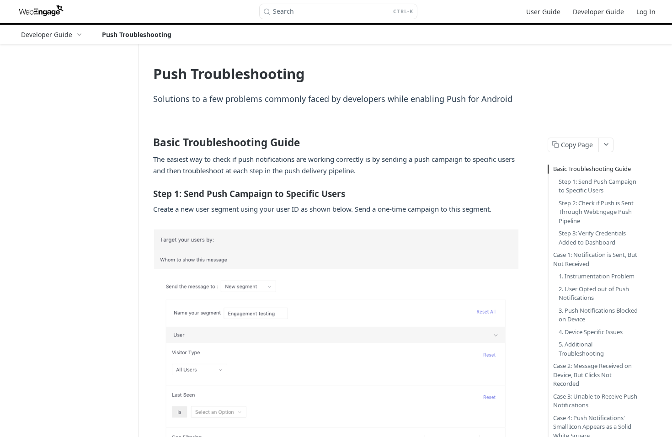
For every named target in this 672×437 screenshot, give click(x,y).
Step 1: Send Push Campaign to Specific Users (597, 186)
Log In (646, 11)
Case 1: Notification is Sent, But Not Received (595, 259)
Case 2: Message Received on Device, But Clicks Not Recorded (592, 375)
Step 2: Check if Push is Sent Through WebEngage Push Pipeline (596, 212)
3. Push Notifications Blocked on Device (598, 315)
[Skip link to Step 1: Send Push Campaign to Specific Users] (147, 194)
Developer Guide (598, 11)
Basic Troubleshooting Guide (592, 169)
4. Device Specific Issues (591, 332)
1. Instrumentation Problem (597, 276)
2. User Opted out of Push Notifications (594, 293)
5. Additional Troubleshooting (581, 348)
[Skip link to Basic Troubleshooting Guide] (147, 142)
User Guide (543, 11)
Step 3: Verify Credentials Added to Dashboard (592, 237)
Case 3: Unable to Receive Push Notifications (595, 401)
